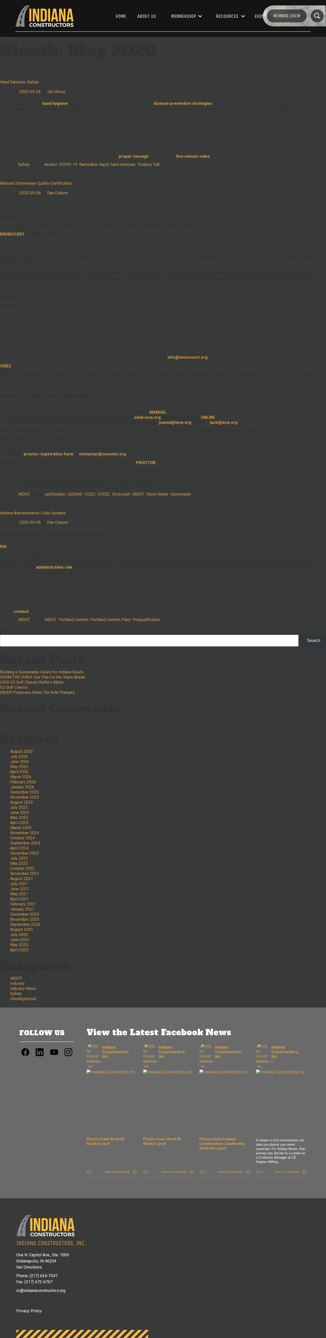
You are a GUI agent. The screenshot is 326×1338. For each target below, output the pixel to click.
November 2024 (24, 832)
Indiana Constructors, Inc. (115, 1052)
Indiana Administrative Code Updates (33, 513)
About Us (146, 16)
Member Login (286, 16)
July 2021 (19, 883)
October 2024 (22, 838)
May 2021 (19, 893)
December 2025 (24, 792)
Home (121, 16)
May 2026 (19, 766)
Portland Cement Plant (110, 619)
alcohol (50, 164)
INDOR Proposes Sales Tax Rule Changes (37, 692)
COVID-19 (68, 164)
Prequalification (146, 619)
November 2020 (24, 919)
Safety (24, 164)
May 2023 (19, 863)
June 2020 (19, 939)
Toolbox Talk (149, 164)
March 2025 (20, 827)
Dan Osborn (57, 193)
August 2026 (21, 751)
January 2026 (22, 787)
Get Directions (29, 1267)
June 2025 (19, 812)
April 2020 (19, 949)
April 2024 (19, 848)
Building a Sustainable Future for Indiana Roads (42, 672)
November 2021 (24, 873)
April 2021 (19, 899)
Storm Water (157, 494)
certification (55, 494)
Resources (227, 16)
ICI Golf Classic (14, 687)
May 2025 (19, 817)
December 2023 (24, 853)
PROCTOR (146, 462)
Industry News (23, 988)
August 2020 (21, 929)
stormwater (180, 494)
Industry (17, 983)
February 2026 (23, 782)
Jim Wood (56, 91)
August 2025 (21, 802)
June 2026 (19, 761)
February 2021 (23, 904)
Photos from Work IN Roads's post (105, 1141)
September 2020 (25, 924)
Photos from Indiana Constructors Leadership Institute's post (222, 1143)
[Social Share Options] (134, 1172)
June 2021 (19, 888)
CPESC (104, 494)
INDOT (24, 494)
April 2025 (19, 822)
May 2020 (19, 944)
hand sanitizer (123, 164)
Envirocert (121, 494)
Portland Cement (73, 619)
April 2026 (19, 771)
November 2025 (24, 797)
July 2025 (19, 807)
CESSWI (74, 494)
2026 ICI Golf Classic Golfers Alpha (31, 682)
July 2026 (19, 756)
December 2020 (24, 914)
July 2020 (19, 934)
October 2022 (22, 868)
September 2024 (25, 843)
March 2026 (20, 776)
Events (262, 16)
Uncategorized (23, 998)
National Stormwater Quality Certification (36, 183)
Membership (183, 16)
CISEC (5, 366)
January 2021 (22, 909)
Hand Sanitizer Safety (19, 82)
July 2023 (19, 858)
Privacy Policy (29, 1310)
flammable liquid (93, 164)
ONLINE (208, 417)
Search (7, 631)
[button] (184, 16)
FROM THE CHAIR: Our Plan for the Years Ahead (42, 677)
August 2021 (21, 878)
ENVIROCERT (12, 234)
